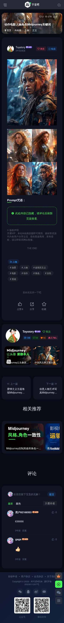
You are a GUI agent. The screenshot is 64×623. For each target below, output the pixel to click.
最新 (10, 503)
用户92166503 (23, 512)
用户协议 (25, 576)
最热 (18, 503)
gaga (18, 539)
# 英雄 (13, 278)
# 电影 (13, 273)
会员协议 (38, 576)
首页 (8, 30)
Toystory (20, 47)
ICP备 (49, 581)
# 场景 (13, 267)
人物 (27, 30)
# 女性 (48, 273)
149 (28, 337)
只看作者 (50, 503)
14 (44, 337)
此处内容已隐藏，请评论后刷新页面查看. (33, 215)
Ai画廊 (18, 30)
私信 (53, 48)
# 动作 (25, 273)
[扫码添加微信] (58, 592)
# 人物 (25, 267)
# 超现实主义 (39, 267)
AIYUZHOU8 (36, 581)
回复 (24, 530)
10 (36, 337)
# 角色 (36, 273)
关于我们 (51, 576)
